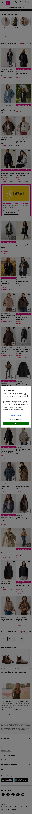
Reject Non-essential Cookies (16, 419)
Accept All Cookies (15, 423)
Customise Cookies (16, 415)
